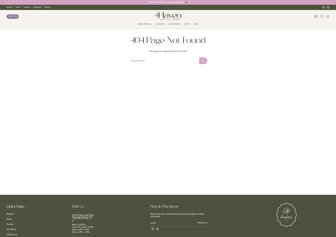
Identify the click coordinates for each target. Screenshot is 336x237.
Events (10, 224)
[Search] (203, 60)
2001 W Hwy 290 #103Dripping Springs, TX (83, 216)
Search (10, 7)
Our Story (11, 229)
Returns (47, 7)
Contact (27, 7)
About (18, 7)
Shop (9, 219)
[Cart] (328, 16)
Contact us (12, 234)
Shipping (37, 7)
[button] (144, 24)
